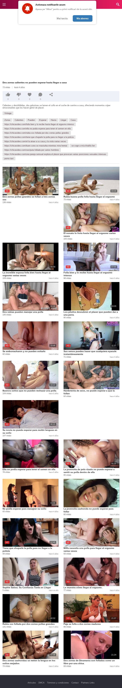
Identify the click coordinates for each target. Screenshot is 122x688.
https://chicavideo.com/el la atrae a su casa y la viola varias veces (35, 141)
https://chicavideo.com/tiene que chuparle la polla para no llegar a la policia (39, 137)
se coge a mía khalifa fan (83, 145)
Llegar (63, 120)
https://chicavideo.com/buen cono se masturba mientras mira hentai (35, 145)
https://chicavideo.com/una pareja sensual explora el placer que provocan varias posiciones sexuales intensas (55, 154)
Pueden (31, 120)
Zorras (7, 120)
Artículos (32, 683)
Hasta (53, 120)
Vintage (7, 113)
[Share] (51, 94)
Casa (73, 120)
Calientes (19, 120)
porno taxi (9, 158)
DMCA (41, 683)
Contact (75, 683)
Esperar (42, 120)
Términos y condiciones (58, 683)
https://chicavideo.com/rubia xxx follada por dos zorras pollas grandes (36, 133)
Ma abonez (83, 18)
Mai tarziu (62, 18)
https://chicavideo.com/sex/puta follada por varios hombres (31, 150)
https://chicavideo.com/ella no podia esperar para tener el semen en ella (37, 128)
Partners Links (88, 683)
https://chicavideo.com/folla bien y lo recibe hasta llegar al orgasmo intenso (39, 124)
